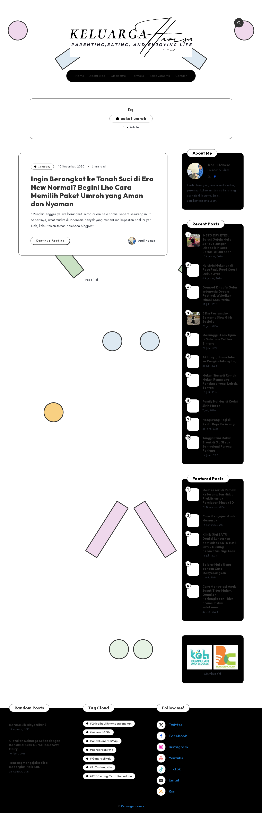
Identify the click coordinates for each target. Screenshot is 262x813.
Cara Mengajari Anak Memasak (218, 518)
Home (79, 76)
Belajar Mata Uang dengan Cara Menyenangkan (216, 569)
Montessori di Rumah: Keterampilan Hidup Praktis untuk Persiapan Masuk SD (219, 496)
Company (44, 166)
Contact (181, 76)
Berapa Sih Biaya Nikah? (27, 725)
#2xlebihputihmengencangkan (111, 723)
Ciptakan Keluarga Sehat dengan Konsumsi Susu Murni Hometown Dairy (34, 745)
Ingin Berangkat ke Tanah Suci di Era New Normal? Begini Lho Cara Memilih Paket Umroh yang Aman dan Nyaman (92, 191)
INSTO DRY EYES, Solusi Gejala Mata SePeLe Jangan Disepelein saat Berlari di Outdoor (217, 243)
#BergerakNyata (101, 750)
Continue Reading (50, 240)
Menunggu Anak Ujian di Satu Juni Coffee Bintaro (219, 339)
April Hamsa (219, 165)
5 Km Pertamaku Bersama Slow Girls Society (217, 317)
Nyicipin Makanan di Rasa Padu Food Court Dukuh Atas (219, 269)
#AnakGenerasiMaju (104, 741)
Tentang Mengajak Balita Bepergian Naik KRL (28, 765)
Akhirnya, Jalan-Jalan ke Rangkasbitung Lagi (219, 359)
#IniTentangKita (101, 767)
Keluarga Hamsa (132, 806)
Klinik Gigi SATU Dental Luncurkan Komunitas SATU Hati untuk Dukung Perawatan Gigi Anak (219, 543)
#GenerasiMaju (100, 758)
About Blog (97, 76)
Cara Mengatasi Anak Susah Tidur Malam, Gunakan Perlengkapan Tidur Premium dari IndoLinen (219, 597)
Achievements (160, 76)
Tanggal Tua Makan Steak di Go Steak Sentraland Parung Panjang (217, 444)
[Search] (239, 22)
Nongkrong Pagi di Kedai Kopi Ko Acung (218, 422)
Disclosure (118, 76)
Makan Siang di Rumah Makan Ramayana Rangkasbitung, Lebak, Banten (220, 381)
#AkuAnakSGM (100, 732)
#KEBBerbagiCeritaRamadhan (111, 776)
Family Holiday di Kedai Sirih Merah (220, 403)
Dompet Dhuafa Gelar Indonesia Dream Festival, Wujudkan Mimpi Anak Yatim (219, 293)
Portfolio (137, 76)
